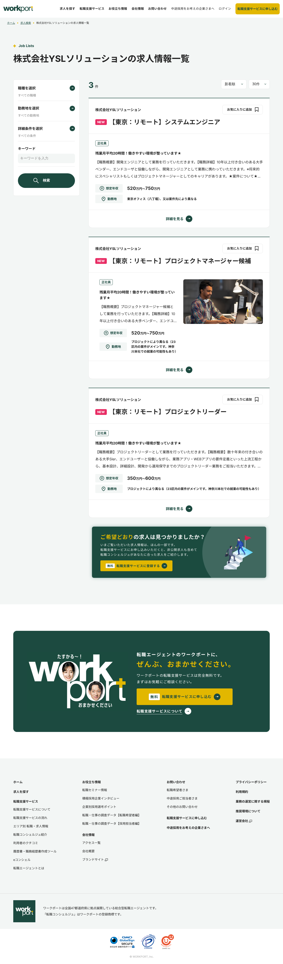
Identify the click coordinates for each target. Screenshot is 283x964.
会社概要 (88, 851)
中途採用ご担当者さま (182, 798)
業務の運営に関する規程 (253, 801)
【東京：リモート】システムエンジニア (164, 122)
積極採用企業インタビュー (100, 798)
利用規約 (242, 792)
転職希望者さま (177, 790)
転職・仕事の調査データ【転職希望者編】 (111, 815)
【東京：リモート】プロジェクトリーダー (168, 412)
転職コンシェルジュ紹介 (30, 834)
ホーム (18, 782)
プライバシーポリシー (251, 782)
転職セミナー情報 (94, 790)
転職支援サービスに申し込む (187, 818)
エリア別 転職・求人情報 (30, 826)
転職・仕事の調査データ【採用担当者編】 (111, 823)
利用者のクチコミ (25, 843)
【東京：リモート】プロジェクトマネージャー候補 (180, 261)
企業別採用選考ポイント (99, 807)
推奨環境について (248, 811)
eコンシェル (22, 860)
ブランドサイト (93, 859)
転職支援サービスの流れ (30, 818)
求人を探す (21, 792)
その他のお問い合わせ (182, 807)
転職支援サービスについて (31, 809)
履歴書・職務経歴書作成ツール (35, 851)
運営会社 (242, 821)
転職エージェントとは (28, 868)
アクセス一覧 (91, 843)
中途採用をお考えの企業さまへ (188, 828)
